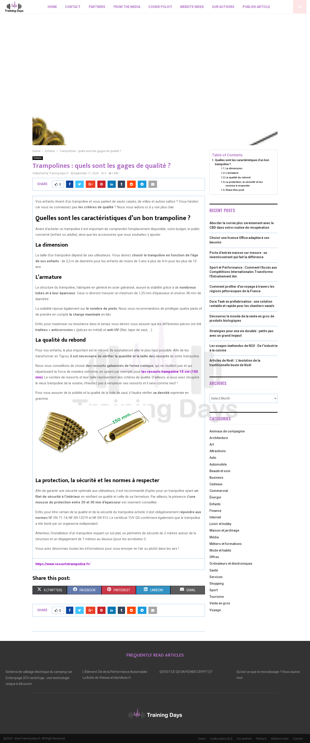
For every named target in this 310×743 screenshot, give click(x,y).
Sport (213, 590)
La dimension (234, 168)
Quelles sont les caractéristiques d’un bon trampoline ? (242, 162)
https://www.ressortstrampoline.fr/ (63, 564)
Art (211, 444)
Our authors (223, 7)
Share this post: (235, 189)
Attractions (217, 451)
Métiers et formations (225, 544)
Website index (192, 7)
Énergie (215, 497)
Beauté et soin (219, 471)
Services (216, 577)
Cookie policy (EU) (221, 738)
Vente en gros (219, 603)
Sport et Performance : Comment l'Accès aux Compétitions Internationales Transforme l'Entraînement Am (243, 272)
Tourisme (216, 596)
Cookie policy (160, 7)
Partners (97, 7)
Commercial (218, 491)
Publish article (256, 7)
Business (216, 477)
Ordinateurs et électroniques (230, 563)
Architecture (218, 438)
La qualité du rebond (238, 177)
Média (214, 537)
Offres (214, 557)
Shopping (216, 583)
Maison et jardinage (224, 530)
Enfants (38, 158)
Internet (215, 517)
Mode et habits (220, 550)
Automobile (218, 464)
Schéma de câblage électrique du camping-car (39, 672)
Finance (215, 510)
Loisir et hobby (220, 524)
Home (52, 7)
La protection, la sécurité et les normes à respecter (244, 183)
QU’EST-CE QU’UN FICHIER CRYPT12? (186, 672)
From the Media (126, 7)
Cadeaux (215, 484)
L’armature (232, 172)
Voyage (215, 610)
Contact (73, 7)
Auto (212, 457)
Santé (213, 570)
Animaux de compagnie (227, 431)
